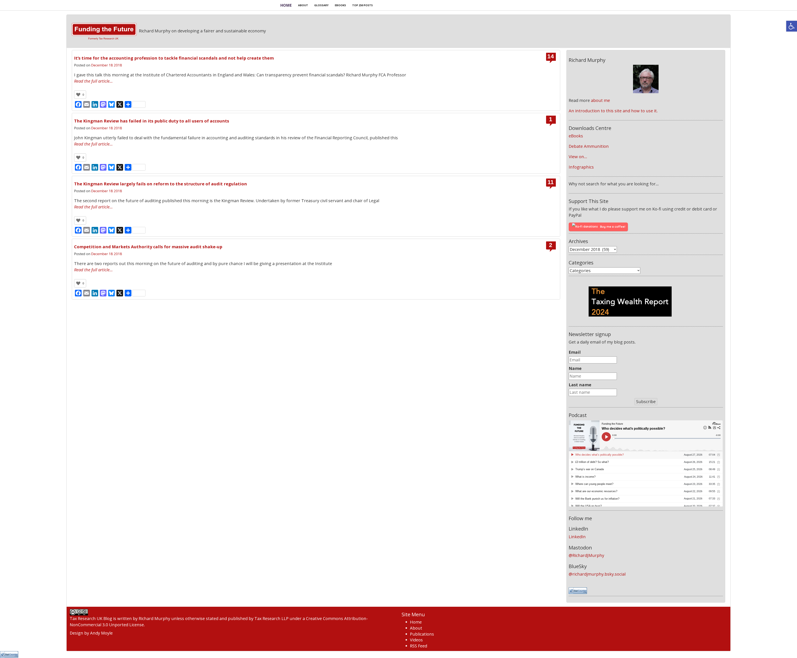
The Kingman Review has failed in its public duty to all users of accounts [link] (151, 121)
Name (575, 368)
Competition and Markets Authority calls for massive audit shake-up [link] (148, 247)
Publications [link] (422, 634)
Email (575, 352)
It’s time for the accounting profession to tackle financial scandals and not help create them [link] (174, 58)
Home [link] (286, 5)
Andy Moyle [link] (101, 633)
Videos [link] (416, 640)
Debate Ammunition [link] (589, 146)
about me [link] (600, 100)
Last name (580, 385)
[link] (791, 26)
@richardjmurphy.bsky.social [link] (597, 574)
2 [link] (550, 245)
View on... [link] (578, 156)
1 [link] (550, 119)
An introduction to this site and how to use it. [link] (613, 111)
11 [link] (551, 182)
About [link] (416, 628)
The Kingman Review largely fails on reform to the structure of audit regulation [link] (160, 184)
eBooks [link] (576, 136)
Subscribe (646, 401)
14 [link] (550, 56)
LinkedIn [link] (577, 536)
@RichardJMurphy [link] (586, 555)
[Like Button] (78, 95)
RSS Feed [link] (418, 646)
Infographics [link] (581, 167)
